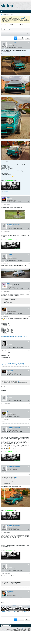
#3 (29, 231)
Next (27, 38)
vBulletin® (23, 628)
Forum (4, 14)
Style (8, 14)
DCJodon (9, 254)
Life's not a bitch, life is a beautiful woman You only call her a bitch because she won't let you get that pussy (15, 364)
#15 (29, 600)
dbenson (9, 396)
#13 (29, 532)
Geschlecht (10, 411)
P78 (8, 342)
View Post (18, 381)
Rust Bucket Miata (16, 613)
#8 (29, 378)
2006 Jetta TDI (12, 611)
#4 (29, 263)
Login (28, 1)
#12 (29, 474)
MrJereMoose (10, 591)
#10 (29, 419)
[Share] (28, 47)
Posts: (18, 47)
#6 (29, 316)
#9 (29, 403)
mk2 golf (6, 191)
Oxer (8, 283)
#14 (29, 573)
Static (8, 197)
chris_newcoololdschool (13, 42)
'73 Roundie (26, 611)
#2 (29, 204)
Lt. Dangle (9, 564)
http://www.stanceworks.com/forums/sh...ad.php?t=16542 (13, 336)
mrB (8, 308)
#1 (29, 50)
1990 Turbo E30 (5, 611)
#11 (29, 435)
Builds (12, 14)
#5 (29, 291)
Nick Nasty (10, 370)
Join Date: (9, 47)
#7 (29, 350)
